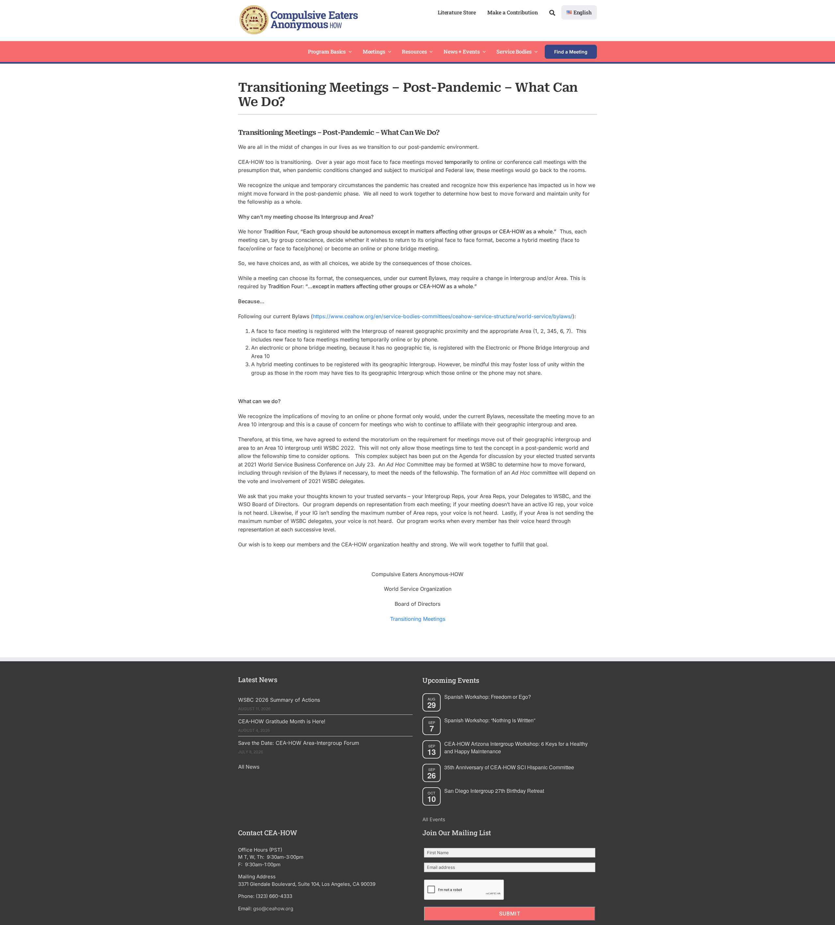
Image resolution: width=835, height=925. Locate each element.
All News (249, 766)
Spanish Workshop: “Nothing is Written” (489, 720)
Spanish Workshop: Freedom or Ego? (487, 696)
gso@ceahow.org (273, 908)
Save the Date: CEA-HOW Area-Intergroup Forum (298, 743)
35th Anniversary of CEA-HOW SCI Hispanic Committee (509, 767)
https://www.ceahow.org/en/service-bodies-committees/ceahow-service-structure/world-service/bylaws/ (442, 316)
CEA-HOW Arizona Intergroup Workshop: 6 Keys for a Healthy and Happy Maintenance (516, 747)
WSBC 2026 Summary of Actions (279, 700)
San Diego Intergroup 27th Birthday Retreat (494, 790)
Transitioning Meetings (417, 619)
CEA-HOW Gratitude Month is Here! (282, 721)
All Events (433, 819)
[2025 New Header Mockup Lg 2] (298, 8)
